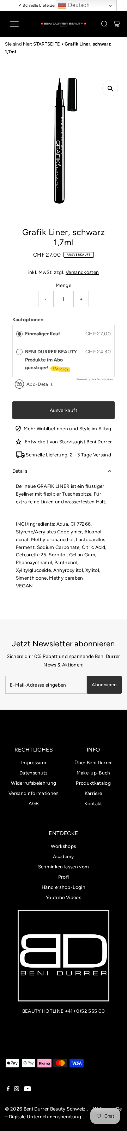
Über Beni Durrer (93, 762)
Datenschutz (33, 773)
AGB (33, 803)
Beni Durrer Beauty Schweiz (55, 1109)
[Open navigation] (19, 24)
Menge (63, 285)
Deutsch (78, 5)
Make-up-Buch (93, 773)
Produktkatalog (93, 783)
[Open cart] (116, 24)
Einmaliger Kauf (42, 334)
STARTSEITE (46, 44)
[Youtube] (27, 1089)
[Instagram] (16, 1089)
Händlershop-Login (63, 887)
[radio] (19, 334)
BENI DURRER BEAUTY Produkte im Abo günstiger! (51, 360)
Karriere (93, 793)
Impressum (33, 762)
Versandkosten (82, 272)
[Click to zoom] (110, 88)
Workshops (63, 846)
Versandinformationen (33, 793)
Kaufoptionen (27, 320)
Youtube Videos (63, 897)
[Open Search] (104, 24)
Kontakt (93, 803)
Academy (63, 856)
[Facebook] (8, 1089)
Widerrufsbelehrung (33, 783)
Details (19, 471)
